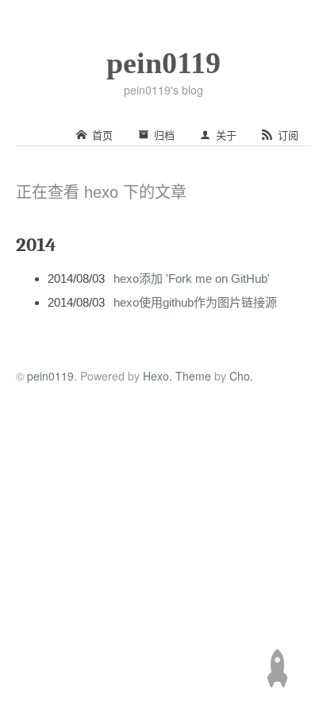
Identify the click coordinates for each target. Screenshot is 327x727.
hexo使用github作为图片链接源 (195, 302)
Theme (191, 376)
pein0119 (163, 62)
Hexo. (156, 376)
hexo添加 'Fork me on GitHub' (191, 278)
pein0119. (52, 376)
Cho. (239, 376)
